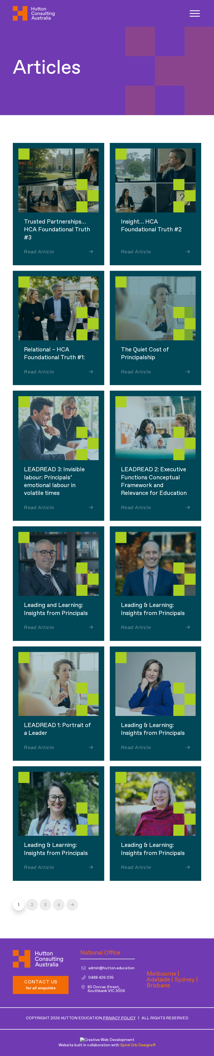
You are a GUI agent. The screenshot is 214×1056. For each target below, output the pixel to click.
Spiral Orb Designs (137, 1045)
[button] (194, 13)
